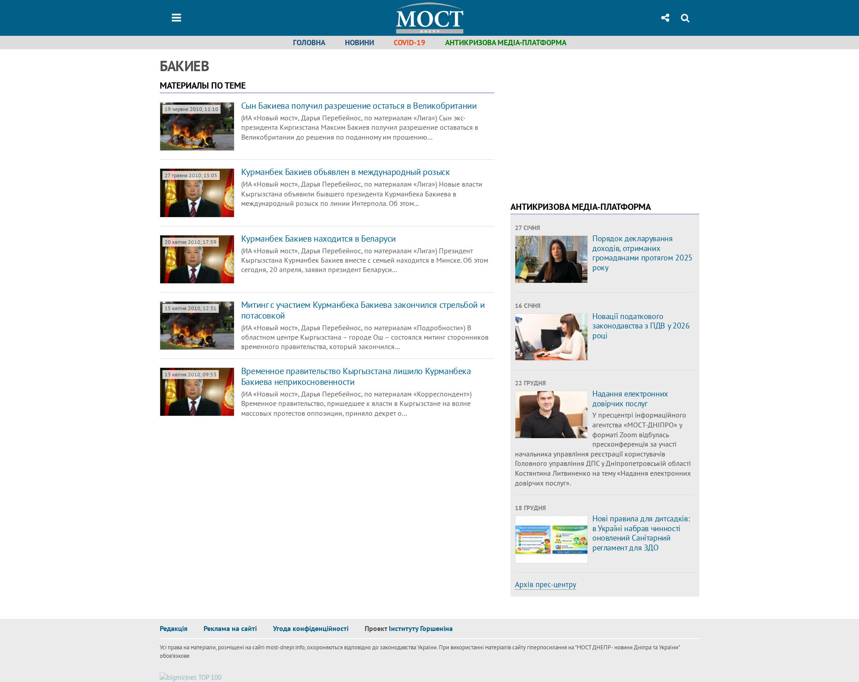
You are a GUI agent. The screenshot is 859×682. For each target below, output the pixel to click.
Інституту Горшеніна (421, 628)
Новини (359, 42)
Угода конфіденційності (311, 628)
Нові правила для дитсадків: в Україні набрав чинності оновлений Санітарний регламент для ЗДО (640, 533)
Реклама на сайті (230, 628)
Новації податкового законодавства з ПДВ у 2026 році (641, 326)
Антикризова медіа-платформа (505, 42)
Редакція (173, 628)
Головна (309, 42)
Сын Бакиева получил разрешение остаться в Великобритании (359, 105)
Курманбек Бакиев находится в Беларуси (318, 238)
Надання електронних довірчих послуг (630, 398)
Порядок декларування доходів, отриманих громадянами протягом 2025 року (642, 253)
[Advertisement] (585, 120)
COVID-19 (409, 42)
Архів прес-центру (545, 584)
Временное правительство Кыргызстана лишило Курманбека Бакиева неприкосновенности (356, 376)
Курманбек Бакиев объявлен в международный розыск (345, 172)
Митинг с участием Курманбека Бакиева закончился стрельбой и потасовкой (363, 310)
